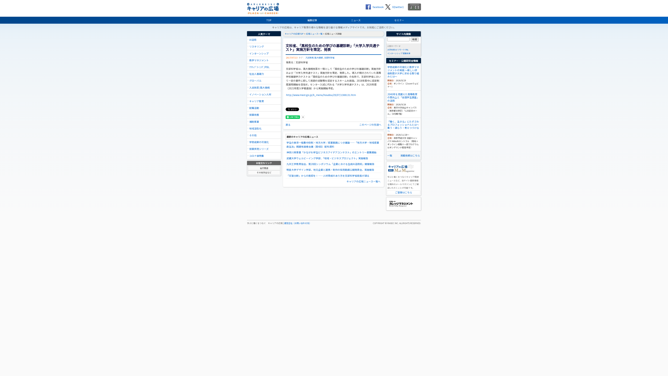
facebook (378, 7)
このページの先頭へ (370, 124)
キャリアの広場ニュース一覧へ (363, 181)
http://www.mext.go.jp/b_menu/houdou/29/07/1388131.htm (321, 95)
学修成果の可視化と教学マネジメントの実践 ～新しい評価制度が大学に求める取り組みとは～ (403, 71)
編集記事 (312, 20)
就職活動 (254, 107)
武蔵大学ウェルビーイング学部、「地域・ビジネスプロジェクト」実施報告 (327, 158)
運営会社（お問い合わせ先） (297, 223)
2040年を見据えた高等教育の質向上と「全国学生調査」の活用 (403, 97)
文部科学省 (329, 57)
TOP (268, 20)
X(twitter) (398, 7)
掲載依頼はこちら (410, 155)
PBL (407, 49)
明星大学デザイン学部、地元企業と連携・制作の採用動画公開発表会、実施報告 (330, 169)
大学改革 (391, 49)
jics (414, 6)
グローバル (255, 80)
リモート (401, 49)
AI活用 (252, 39)
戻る (288, 124)
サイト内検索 (403, 34)
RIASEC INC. (393, 223)
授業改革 (406, 53)
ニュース (356, 20)
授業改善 (254, 114)
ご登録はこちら (403, 192)
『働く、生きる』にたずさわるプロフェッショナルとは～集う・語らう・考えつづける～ (403, 126)
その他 (253, 135)
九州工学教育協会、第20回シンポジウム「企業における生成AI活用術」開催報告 (330, 164)
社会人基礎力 (256, 73)
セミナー (399, 20)
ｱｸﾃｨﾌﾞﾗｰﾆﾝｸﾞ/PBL (259, 67)
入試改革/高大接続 (259, 87)
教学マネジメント (259, 60)
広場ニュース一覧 (314, 33)
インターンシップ (259, 53)
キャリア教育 (256, 101)
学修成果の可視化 (259, 142)
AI (396, 49)
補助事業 (254, 121)
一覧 (389, 155)
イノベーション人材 (260, 94)
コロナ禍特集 (256, 155)
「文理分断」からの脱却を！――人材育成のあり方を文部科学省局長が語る (328, 175)
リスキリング (256, 46)
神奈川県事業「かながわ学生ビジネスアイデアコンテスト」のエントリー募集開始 (331, 152)
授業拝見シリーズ (259, 148)
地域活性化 (255, 128)
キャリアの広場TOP (294, 33)
